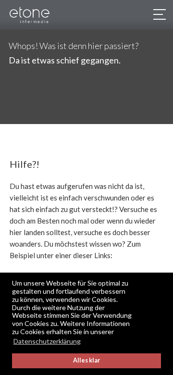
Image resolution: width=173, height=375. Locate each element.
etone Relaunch (38, 15)
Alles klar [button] (86, 360)
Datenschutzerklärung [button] (47, 341)
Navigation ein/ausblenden (158, 14)
